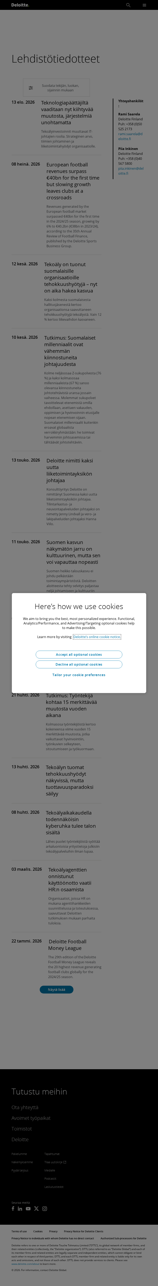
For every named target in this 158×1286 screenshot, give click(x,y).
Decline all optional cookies (79, 664)
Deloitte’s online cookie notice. (97, 637)
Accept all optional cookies (79, 654)
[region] (79, 643)
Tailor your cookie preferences (78, 675)
